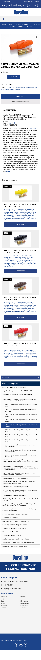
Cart (21, 599)
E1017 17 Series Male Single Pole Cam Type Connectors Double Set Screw (20, 450)
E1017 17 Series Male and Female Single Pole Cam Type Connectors (20, 410)
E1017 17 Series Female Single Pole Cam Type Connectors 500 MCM (21, 420)
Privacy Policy (24, 603)
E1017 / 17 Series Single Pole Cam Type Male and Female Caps (21, 405)
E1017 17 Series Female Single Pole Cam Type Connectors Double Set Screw (21, 445)
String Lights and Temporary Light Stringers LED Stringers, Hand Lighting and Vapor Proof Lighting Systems (19, 504)
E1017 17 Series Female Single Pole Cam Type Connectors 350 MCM (21, 415)
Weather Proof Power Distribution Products (14, 528)
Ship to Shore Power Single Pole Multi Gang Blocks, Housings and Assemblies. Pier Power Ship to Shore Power (20, 491)
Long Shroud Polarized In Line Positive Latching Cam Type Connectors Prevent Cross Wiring (19, 473)
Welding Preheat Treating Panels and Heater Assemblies (18, 542)
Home (3, 24)
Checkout (23, 596)
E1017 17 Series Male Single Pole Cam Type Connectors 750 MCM (21, 440)
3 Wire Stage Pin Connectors (10, 517)
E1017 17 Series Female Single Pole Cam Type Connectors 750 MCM (21, 425)
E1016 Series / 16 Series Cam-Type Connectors (16, 487)
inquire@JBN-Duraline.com (32, 1)
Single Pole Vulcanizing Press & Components (14, 387)
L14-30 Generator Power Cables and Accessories (15, 532)
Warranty (4, 605)
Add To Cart (20, 224)
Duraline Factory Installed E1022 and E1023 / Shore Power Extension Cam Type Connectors (19, 482)
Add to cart (13, 77)
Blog (2, 601)
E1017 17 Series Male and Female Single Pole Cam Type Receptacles (20, 455)
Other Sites (24, 605)
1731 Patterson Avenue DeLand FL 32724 (16, 581)
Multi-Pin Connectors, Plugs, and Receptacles (15, 514)
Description (20, 96)
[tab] (20, 96)
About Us (4, 596)
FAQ (2, 599)
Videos (3, 603)
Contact (22, 608)
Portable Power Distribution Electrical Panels (14, 546)
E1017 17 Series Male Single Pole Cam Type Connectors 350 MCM (21, 430)
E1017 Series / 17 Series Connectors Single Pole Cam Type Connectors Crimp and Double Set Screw (19, 400)
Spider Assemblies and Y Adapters (11, 535)
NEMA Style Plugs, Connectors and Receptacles (15, 521)
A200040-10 (13, 123)
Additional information (20, 102)
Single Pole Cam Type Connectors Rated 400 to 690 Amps (18, 391)
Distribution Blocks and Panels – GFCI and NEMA (15, 539)
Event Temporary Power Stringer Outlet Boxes (14, 525)
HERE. (8, 172)
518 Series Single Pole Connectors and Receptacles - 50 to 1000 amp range (20, 499)
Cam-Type (32, 128)
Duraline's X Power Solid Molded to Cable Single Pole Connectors (17, 395)
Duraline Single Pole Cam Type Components (15, 478)
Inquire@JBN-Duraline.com (12, 588)
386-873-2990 (6, 1)
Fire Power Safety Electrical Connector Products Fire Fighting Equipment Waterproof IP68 (19, 509)
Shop (10, 24)
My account (24, 601)
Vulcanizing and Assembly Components (14, 495)
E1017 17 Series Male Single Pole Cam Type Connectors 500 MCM (21, 435)
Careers (3, 608)
